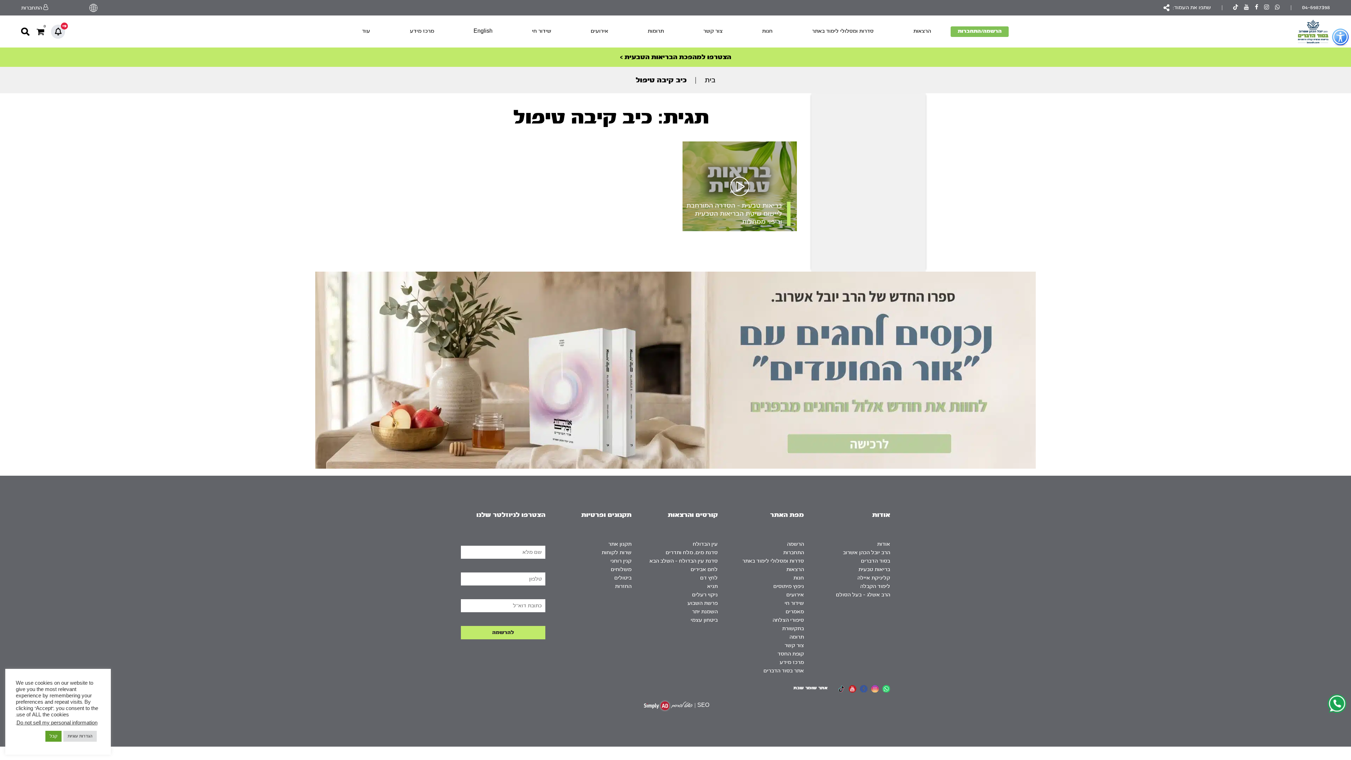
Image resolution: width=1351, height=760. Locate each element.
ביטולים (623, 578)
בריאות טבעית (874, 569)
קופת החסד (791, 654)
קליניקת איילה (873, 578)
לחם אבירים (704, 569)
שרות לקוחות (617, 553)
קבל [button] (53, 736)
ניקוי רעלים (705, 595)
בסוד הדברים (875, 561)
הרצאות (922, 31)
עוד (366, 31)
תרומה (796, 637)
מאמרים (795, 612)
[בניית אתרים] (668, 705)
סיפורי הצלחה (788, 620)
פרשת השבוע (702, 603)
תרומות (656, 31)
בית (710, 80)
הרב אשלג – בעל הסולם (863, 595)
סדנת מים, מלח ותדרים (692, 553)
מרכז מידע (422, 31)
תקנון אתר (620, 544)
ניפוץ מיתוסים (788, 586)
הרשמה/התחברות (980, 31)
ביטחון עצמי (704, 620)
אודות (883, 544)
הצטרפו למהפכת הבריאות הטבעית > (675, 57)
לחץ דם (709, 578)
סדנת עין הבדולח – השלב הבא (683, 561)
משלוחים (621, 569)
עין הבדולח (705, 544)
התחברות (793, 553)
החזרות (623, 586)
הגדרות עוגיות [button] (80, 736)
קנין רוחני (621, 561)
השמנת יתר (705, 612)
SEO (703, 705)
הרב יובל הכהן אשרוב (866, 553)
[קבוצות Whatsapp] (1277, 8)
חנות (767, 31)
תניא (712, 586)
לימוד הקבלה (875, 586)
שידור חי (541, 31)
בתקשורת (793, 629)
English (483, 31)
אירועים (599, 31)
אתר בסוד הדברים (783, 671)
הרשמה (795, 544)
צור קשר (713, 31)
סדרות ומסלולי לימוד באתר (843, 31)
